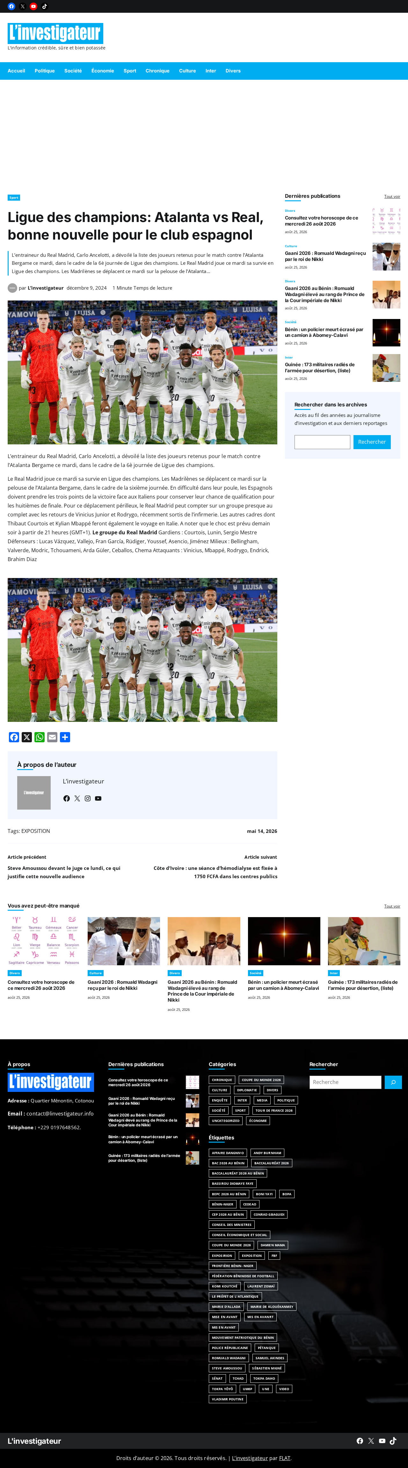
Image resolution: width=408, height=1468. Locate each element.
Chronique (222, 1080)
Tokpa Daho (264, 1378)
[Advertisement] (204, 134)
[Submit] (393, 1082)
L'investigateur (34, 1441)
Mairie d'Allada (226, 1306)
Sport (14, 197)
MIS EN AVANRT (260, 1317)
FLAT (285, 1458)
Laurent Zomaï (260, 1286)
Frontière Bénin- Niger (232, 1266)
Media (262, 1100)
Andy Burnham (267, 1153)
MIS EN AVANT (224, 1327)
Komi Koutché (224, 1286)
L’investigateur (46, 288)
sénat (217, 1378)
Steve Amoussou (227, 1368)
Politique (286, 1100)
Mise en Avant (224, 1317)
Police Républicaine (230, 1348)
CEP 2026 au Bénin (228, 1214)
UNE (265, 1389)
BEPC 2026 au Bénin (229, 1194)
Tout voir (392, 196)
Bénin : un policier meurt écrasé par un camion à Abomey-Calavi (324, 332)
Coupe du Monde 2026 (261, 1080)
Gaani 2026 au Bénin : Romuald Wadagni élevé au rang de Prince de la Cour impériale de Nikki (325, 294)
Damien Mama (273, 1245)
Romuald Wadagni (229, 1358)
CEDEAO (249, 1204)
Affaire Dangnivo (228, 1153)
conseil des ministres (231, 1224)
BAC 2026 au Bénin (228, 1163)
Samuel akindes (270, 1358)
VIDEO (284, 1389)
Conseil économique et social (239, 1235)
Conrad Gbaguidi (269, 1214)
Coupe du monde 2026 (231, 1245)
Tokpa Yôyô (222, 1389)
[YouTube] (33, 6)
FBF (274, 1255)
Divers (290, 210)
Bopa (286, 1194)
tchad (238, 1378)
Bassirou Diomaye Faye (232, 1183)
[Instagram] (87, 798)
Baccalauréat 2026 (271, 1163)
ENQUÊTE (220, 1100)
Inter (289, 357)
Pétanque (267, 1348)
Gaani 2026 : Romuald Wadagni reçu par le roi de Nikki (122, 985)
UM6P (247, 1389)
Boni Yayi (264, 1194)
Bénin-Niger (222, 1204)
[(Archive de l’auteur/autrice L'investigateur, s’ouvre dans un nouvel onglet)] (12, 290)
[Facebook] (11, 6)
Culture (291, 246)
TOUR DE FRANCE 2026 (274, 1110)
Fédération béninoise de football (243, 1276)
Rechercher (372, 441)
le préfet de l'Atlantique (235, 1296)
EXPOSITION (35, 830)
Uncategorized (225, 1120)
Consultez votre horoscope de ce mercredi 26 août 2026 (321, 221)
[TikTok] (44, 6)
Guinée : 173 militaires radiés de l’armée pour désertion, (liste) (320, 368)
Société (290, 322)
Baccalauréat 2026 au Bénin (238, 1173)
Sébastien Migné (267, 1368)
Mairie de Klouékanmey (272, 1306)
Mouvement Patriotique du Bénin (243, 1337)
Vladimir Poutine (228, 1399)
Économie (258, 1120)
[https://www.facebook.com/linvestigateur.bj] (360, 1441)
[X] (22, 6)
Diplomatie (247, 1090)
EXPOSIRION (222, 1255)
